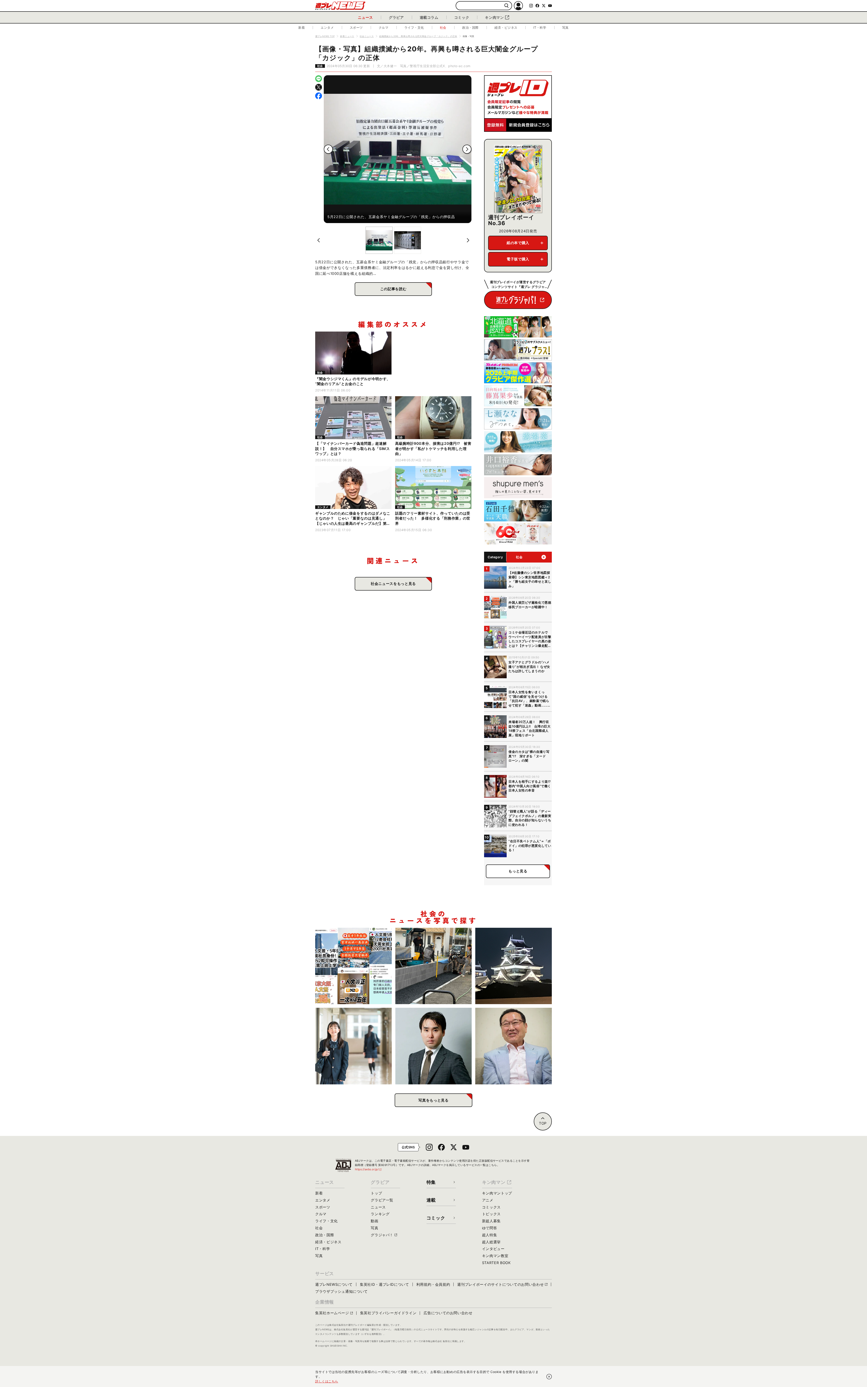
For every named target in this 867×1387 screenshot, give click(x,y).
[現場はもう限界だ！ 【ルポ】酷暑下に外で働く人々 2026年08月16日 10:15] (433, 966)
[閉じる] (549, 1376)
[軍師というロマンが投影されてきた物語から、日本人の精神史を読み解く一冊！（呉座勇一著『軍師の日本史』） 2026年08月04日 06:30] (433, 1046)
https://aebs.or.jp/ (368, 1169)
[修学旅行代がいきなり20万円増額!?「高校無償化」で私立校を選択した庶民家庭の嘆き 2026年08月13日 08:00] (353, 1046)
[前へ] (328, 149)
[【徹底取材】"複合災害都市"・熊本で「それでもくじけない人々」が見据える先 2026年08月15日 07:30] (513, 966)
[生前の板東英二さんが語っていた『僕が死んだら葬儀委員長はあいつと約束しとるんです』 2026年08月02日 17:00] (513, 1046)
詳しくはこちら (326, 1381)
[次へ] (466, 149)
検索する (506, 5)
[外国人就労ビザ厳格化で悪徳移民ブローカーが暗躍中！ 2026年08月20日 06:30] (353, 966)
